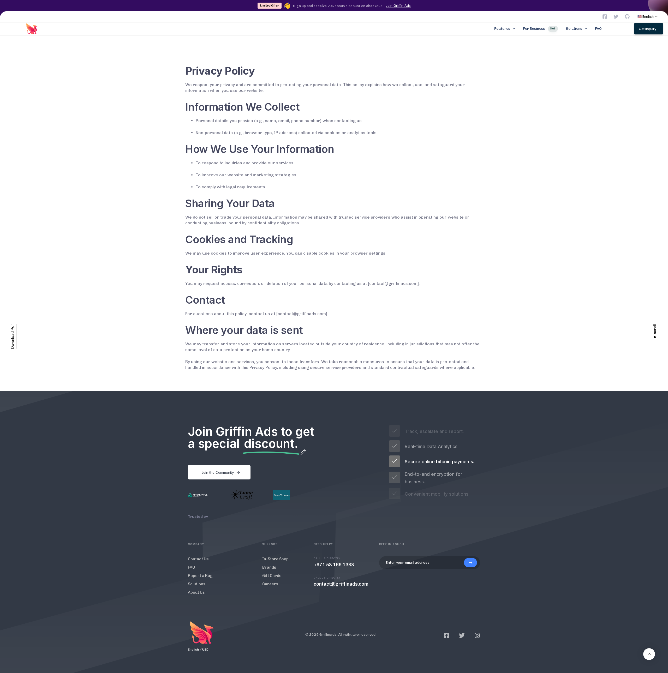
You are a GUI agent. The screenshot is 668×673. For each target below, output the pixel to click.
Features (502, 28)
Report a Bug (200, 575)
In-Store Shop (275, 559)
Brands (269, 567)
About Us (196, 592)
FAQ (598, 28)
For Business (539, 28)
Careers (270, 584)
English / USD (198, 649)
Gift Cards (272, 575)
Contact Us (198, 559)
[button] (647, 17)
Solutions (574, 28)
